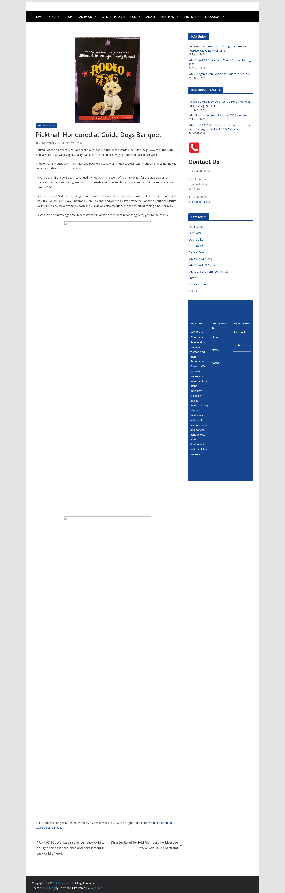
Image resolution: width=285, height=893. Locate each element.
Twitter (237, 345)
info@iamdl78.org (199, 201)
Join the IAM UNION (79, 16)
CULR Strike (195, 239)
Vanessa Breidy (73, 143)
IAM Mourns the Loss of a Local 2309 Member (217, 115)
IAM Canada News (46, 125)
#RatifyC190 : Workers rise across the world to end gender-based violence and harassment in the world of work (71, 848)
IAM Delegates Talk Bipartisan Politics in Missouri (219, 74)
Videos (192, 291)
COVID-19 (194, 233)
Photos (193, 278)
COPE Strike (195, 227)
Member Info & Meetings (119, 16)
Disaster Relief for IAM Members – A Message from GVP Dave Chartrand (144, 845)
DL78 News (195, 246)
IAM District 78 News (201, 265)
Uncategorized (197, 284)
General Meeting (198, 252)
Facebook (239, 332)
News (52, 16)
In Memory (191, 16)
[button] (58, 17)
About (150, 16)
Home (39, 16)
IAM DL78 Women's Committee (208, 271)
